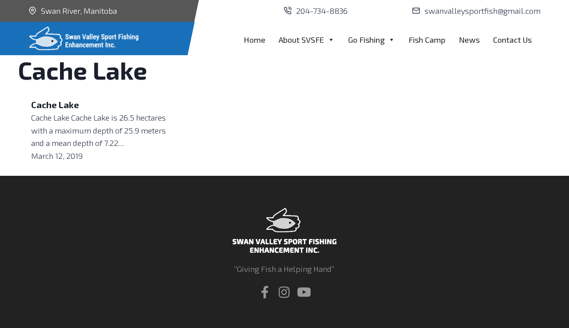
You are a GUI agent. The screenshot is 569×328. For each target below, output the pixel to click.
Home (254, 40)
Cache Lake (55, 104)
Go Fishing (366, 40)
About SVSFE (301, 40)
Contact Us (512, 40)
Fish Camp (427, 40)
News (469, 40)
